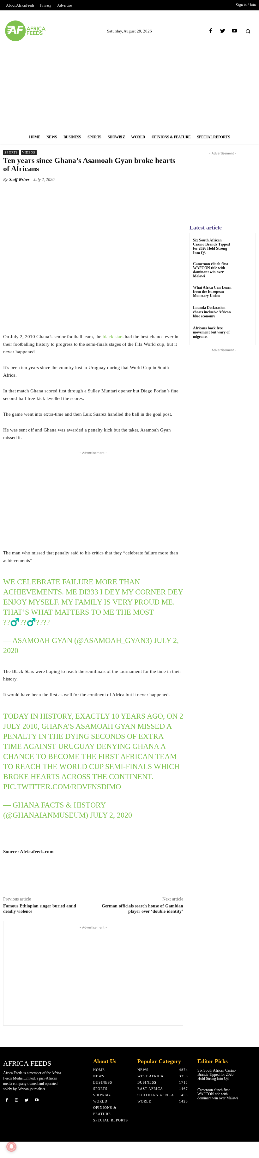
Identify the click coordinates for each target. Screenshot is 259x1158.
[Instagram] (16, 1099)
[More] (162, 194)
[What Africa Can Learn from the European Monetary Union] (244, 293)
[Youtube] (234, 31)
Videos (28, 152)
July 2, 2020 (111, 815)
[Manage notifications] (11, 1147)
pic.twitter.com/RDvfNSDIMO (62, 787)
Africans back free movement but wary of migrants (211, 332)
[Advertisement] (129, 86)
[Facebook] (211, 31)
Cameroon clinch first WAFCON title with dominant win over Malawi (210, 270)
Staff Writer (19, 179)
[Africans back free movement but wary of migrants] (244, 334)
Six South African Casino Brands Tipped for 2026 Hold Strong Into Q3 (211, 246)
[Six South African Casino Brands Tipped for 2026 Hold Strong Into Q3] (244, 246)
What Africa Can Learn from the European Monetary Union (212, 291)
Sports (11, 152)
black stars (113, 336)
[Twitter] (222, 31)
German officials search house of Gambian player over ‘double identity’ (142, 909)
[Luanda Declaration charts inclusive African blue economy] (244, 313)
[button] (248, 31)
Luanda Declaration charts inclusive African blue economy (212, 311)
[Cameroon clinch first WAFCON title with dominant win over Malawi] (244, 269)
